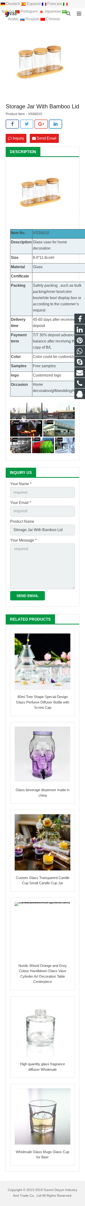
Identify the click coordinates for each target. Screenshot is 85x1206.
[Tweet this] (26, 124)
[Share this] (12, 124)
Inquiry (18, 138)
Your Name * (20, 484)
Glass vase (42, 242)
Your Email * (20, 503)
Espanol (34, 4)
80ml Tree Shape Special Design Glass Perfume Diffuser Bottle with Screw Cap (42, 702)
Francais (54, 4)
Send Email (46, 138)
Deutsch (13, 4)
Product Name (22, 521)
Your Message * (23, 540)
